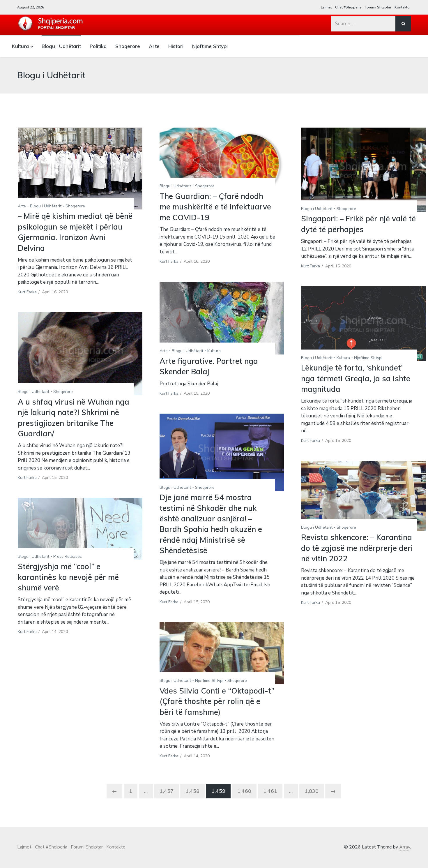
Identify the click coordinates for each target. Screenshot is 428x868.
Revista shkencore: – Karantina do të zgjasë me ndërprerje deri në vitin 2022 (357, 547)
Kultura (20, 46)
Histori (175, 46)
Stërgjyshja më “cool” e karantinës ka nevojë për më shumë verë (68, 577)
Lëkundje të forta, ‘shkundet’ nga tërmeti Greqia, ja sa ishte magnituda (355, 378)
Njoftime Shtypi (210, 46)
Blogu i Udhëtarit (61, 46)
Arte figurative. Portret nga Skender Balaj (209, 366)
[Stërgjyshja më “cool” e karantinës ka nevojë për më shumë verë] (80, 529)
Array (404, 847)
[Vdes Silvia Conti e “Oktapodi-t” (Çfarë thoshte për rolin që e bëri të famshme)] (222, 653)
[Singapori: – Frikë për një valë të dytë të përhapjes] (363, 170)
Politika (98, 46)
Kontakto (402, 7)
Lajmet (326, 7)
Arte (154, 46)
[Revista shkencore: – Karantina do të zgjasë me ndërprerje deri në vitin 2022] (363, 496)
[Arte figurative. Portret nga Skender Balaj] (222, 318)
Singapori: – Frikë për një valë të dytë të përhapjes (358, 224)
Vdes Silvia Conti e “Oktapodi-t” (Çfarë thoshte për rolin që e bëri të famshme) (217, 701)
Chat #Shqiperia (348, 7)
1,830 (312, 791)
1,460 (244, 791)
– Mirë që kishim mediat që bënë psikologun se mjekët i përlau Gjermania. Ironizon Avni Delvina (75, 232)
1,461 (270, 791)
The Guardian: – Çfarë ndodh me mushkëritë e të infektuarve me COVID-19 (215, 206)
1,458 (192, 791)
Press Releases (67, 556)
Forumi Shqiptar (378, 7)
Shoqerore (127, 46)
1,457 (167, 791)
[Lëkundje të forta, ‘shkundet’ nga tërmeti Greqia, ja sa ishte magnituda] (363, 323)
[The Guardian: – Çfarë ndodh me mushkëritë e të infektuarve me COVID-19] (222, 159)
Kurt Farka (27, 292)
